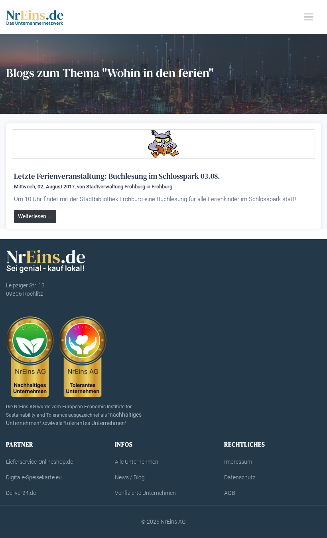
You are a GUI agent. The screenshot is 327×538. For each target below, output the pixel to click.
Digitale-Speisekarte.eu (34, 477)
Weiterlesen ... (35, 216)
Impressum (238, 462)
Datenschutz (240, 477)
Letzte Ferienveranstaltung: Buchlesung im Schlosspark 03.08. (117, 176)
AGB (229, 493)
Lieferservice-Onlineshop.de (39, 462)
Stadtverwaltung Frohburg (115, 187)
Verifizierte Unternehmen (145, 493)
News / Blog (130, 477)
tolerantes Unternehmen (95, 423)
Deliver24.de (21, 493)
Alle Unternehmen (136, 462)
